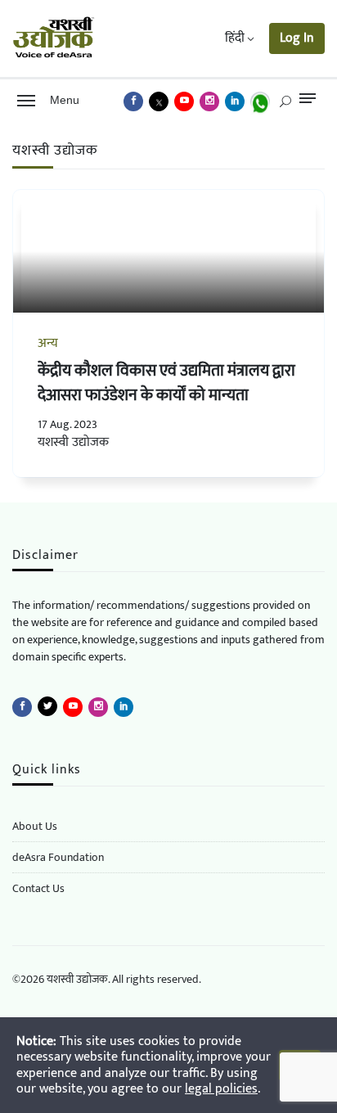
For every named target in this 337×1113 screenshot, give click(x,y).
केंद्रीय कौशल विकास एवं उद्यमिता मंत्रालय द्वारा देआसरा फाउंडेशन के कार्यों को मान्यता (166, 383)
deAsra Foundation (58, 857)
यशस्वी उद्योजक (73, 442)
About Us (34, 826)
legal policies (221, 1089)
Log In (297, 38)
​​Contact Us (38, 888)
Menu (61, 99)
